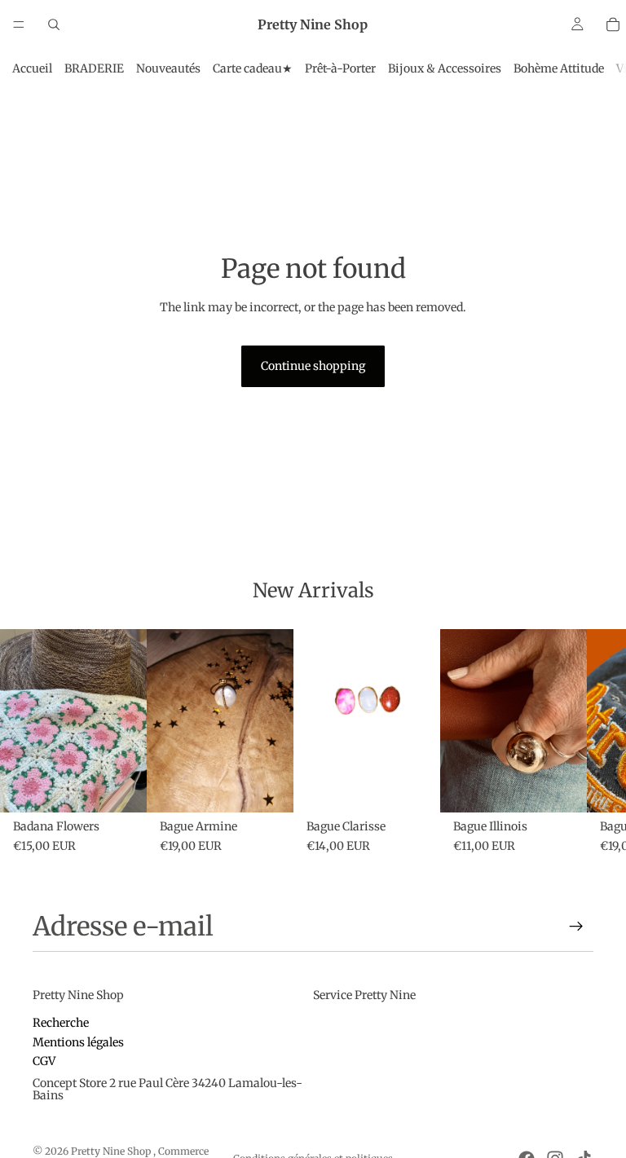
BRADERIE (94, 68)
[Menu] (18, 24)
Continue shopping (313, 366)
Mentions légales (78, 1041)
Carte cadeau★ (253, 68)
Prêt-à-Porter (340, 68)
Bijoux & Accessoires (444, 68)
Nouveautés (168, 68)
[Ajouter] (121, 787)
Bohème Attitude (559, 68)
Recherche (61, 1022)
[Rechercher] (54, 24)
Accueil (32, 68)
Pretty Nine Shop (112, 1151)
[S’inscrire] (576, 926)
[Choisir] (415, 787)
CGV (44, 1061)
